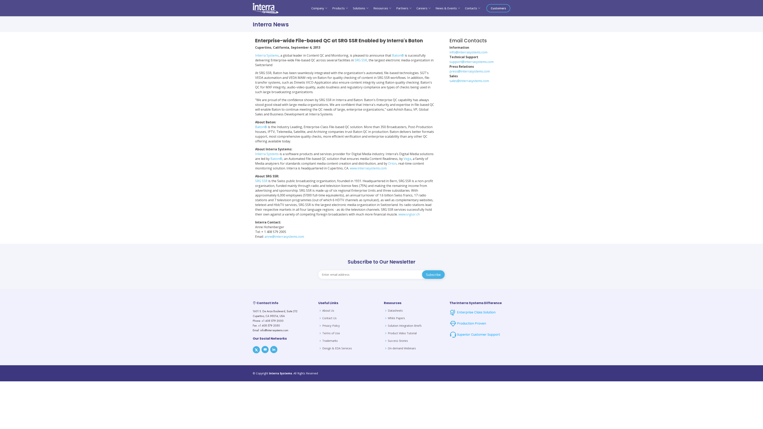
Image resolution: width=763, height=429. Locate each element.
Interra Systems (267, 55)
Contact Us (329, 318)
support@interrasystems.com (471, 62)
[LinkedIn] (273, 349)
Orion (392, 163)
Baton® (398, 55)
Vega (407, 159)
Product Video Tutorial (402, 333)
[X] (256, 349)
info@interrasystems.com (468, 52)
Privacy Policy (331, 325)
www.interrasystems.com (368, 168)
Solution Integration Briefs (405, 325)
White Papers (396, 318)
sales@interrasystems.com (469, 81)
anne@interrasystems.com (284, 236)
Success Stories (398, 340)
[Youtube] (265, 349)
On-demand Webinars (402, 348)
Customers (498, 8)
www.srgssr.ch (409, 214)
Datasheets (395, 310)
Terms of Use (331, 333)
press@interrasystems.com (469, 71)
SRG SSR (361, 60)
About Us (328, 310)
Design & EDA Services (337, 348)
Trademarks (330, 340)
